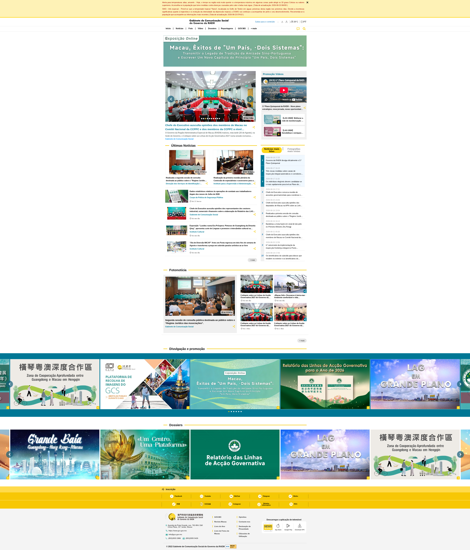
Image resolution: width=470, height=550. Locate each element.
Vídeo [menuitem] (200, 28)
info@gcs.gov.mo (175, 534)
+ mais (252, 260)
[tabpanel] (235, 384)
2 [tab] (231, 411)
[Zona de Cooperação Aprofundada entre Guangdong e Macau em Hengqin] (415, 454)
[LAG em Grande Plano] (325, 454)
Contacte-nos (244, 522)
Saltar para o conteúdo (265, 22)
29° (296, 22)
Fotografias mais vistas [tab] (294, 150)
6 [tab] (241, 411)
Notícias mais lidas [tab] (271, 150)
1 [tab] (229, 411)
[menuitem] (179, 28)
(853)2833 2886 (174, 538)
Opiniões (242, 517)
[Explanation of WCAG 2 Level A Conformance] (231, 546)
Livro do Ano (219, 526)
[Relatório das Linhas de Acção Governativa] (235, 454)
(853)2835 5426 (192, 538)
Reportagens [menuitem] (227, 28)
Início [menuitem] (168, 28)
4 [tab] (236, 411)
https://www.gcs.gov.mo (178, 531)
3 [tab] (234, 411)
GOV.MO (217, 517)
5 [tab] (238, 411)
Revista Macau (220, 522)
